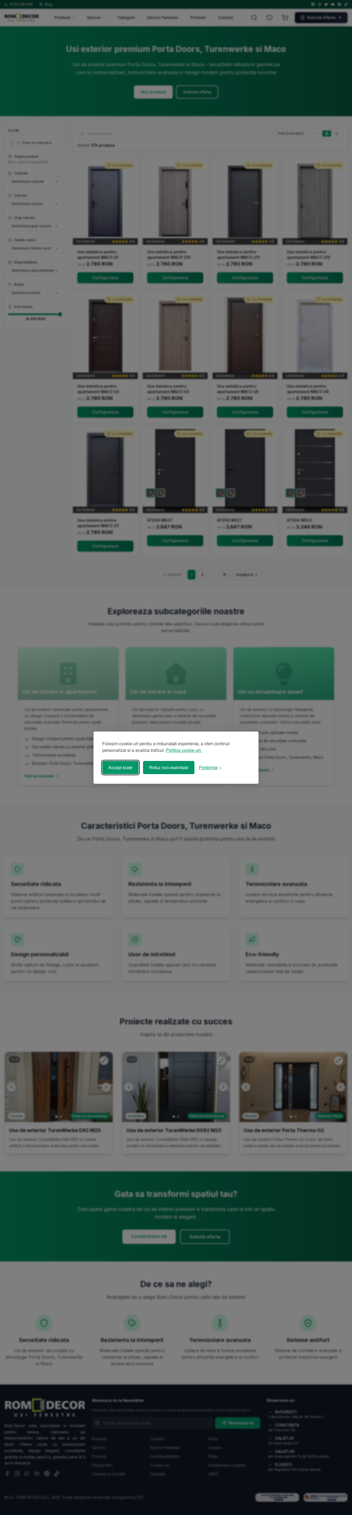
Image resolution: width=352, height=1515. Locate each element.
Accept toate (120, 767)
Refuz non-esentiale (168, 767)
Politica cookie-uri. (184, 750)
